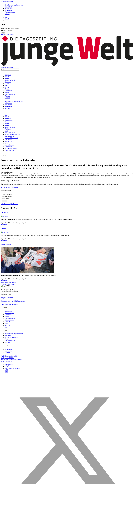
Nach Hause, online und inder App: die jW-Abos (9, 357)
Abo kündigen (9, 313)
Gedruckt (4, 212)
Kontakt (7, 321)
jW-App (7, 325)
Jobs (6, 327)
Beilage (7, 89)
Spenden (7, 353)
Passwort (3, 30)
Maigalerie (8, 335)
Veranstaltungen (10, 12)
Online (3, 228)
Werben (7, 316)
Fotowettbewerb (10, 341)
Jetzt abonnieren (9, 187)
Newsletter (8, 314)
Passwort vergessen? (7, 34)
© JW (6, 366)
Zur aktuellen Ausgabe (8, 284)
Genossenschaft (9, 10)
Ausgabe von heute (7, 298)
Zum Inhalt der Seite (7, 1)
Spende (7, 19)
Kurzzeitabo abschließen (8, 282)
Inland (7, 76)
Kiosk (6, 323)
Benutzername (5, 28)
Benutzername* (7, 196)
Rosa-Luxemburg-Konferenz (14, 5)
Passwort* (5, 198)
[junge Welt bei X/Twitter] (67, 506)
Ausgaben (8, 75)
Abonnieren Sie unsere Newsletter (11, 359)
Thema (7, 83)
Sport (6, 85)
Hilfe (6, 372)
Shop (6, 339)
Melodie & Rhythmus (11, 337)
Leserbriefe (8, 91)
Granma (7, 342)
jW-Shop (7, 14)
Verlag (7, 92)
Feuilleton (8, 82)
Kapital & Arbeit (10, 80)
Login (3, 32)
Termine (7, 96)
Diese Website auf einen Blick (10, 304)
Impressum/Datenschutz (12, 368)
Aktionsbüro (8, 8)
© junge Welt (9, 365)
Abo (6, 17)
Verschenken (6, 244)
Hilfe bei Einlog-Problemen (9, 204)
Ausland (7, 78)
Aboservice (8, 311)
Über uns (7, 98)
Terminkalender (9, 320)
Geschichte (8, 87)
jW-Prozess (8, 7)
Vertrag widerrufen (6, 361)
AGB (6, 370)
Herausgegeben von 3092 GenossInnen (13, 301)
